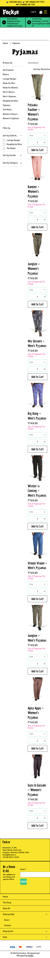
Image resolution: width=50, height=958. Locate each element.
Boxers (7, 920)
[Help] (46, 937)
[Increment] (45, 142)
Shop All (6, 908)
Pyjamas (7, 925)
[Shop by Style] (46, 914)
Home (5, 896)
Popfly (30, 955)
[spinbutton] (37, 142)
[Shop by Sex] (46, 931)
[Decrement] (30, 142)
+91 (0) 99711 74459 (10, 857)
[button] (40, 12)
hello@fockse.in (9, 855)
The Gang (7, 902)
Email (23, 869)
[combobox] (37, 135)
